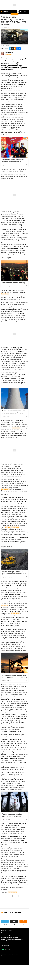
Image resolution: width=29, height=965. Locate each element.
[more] (26, 164)
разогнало (4, 605)
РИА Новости (12, 892)
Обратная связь (5, 945)
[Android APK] (5, 949)
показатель (16, 428)
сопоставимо (15, 613)
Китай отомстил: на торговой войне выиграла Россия (14, 160)
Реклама (13, 943)
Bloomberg (4, 294)
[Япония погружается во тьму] (14, 270)
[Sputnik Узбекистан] (5, 12)
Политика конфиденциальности (9, 935)
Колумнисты (4, 895)
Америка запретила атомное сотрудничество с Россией (13, 412)
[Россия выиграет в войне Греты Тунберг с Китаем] (14, 802)
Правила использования (7, 933)
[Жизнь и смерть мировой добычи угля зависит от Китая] (14, 559)
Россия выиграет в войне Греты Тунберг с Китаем (12, 815)
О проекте (3, 930)
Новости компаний (6, 943)
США (10, 895)
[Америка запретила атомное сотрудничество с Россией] (14, 398)
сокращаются (5, 489)
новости (3, 917)
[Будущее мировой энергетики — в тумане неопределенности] (14, 663)
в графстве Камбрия (12, 527)
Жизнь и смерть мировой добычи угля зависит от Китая (14, 573)
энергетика (21, 895)
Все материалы (8, 54)
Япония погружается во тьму (13, 283)
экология (15, 895)
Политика (11, 917)
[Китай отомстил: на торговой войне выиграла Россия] (14, 147)
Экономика (25, 917)
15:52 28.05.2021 (5, 27)
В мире (18, 917)
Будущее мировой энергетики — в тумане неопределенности (14, 676)
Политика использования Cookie (9, 937)
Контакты (9, 930)
